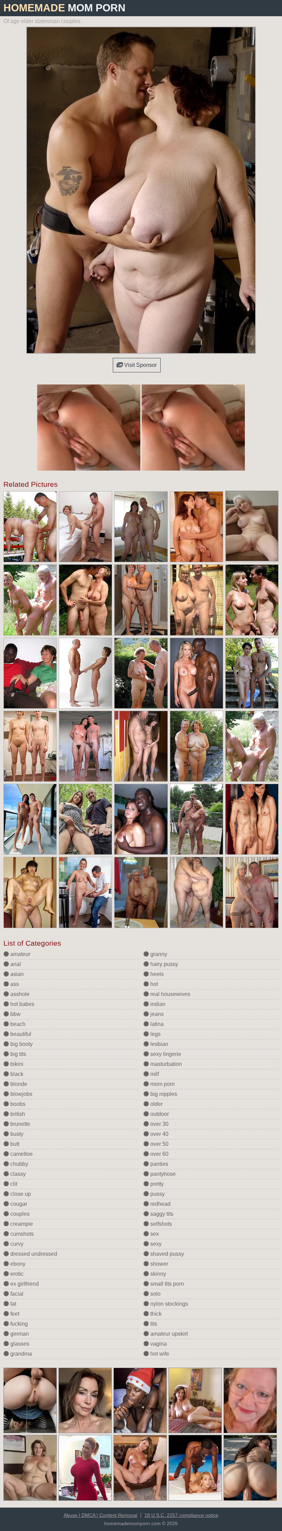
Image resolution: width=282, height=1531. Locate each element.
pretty (156, 1184)
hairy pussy (163, 964)
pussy (157, 1194)
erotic (16, 1274)
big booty (21, 1044)
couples (19, 1214)
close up (20, 1194)
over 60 (159, 1154)
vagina (158, 1344)
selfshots (160, 1224)
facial (16, 1294)
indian (157, 1004)
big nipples (163, 1094)
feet (14, 1314)
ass (14, 984)
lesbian (158, 1044)
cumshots (21, 1234)
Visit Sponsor (140, 365)
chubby (18, 1164)
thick (155, 1314)
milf (154, 1074)
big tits (17, 1054)
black (16, 1074)
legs (155, 1034)
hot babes (21, 1004)
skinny (157, 1274)
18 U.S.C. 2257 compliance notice (181, 1515)
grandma (20, 1354)
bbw (15, 1014)
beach (17, 1024)
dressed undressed (33, 1254)
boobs (17, 1104)
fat (12, 1304)
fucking (18, 1324)
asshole (19, 994)
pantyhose (162, 1174)
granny (158, 954)
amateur (19, 954)
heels (156, 974)
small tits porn (166, 1284)
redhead (160, 1204)
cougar (18, 1204)
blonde (18, 1084)
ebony (17, 1264)
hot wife (159, 1354)
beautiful (20, 1034)
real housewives (169, 994)
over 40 (159, 1134)
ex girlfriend (24, 1284)
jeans (156, 1014)
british (17, 1114)
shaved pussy (166, 1254)
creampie (21, 1224)
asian (16, 974)
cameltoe (21, 1154)
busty (16, 1134)
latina (156, 1024)
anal (15, 964)
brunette (19, 1124)
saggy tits (161, 1214)
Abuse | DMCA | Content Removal (100, 1515)
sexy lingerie (165, 1054)
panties (158, 1164)
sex (154, 1234)
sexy (155, 1244)
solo (155, 1294)
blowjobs (20, 1094)
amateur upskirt (168, 1334)
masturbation (165, 1064)
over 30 (159, 1124)
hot (153, 984)
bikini (16, 1064)
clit (13, 1184)
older (156, 1104)
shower (158, 1264)
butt (14, 1144)
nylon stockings (168, 1304)
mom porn (162, 1084)
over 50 (159, 1144)
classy (17, 1174)
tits (153, 1324)
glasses (19, 1344)
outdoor (159, 1114)
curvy (16, 1244)
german (19, 1334)
